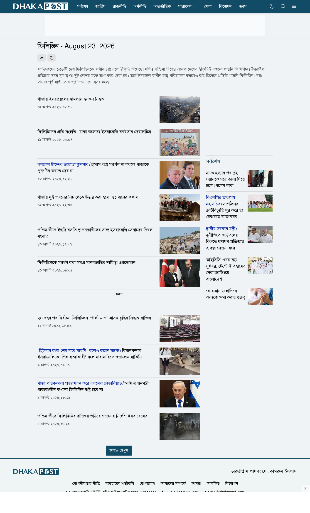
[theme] (272, 6)
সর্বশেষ (82, 6)
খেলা (208, 6)
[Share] (41, 58)
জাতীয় (100, 6)
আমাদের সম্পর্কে (173, 483)
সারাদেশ (184, 6)
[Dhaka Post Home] (36, 471)
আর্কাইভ (213, 483)
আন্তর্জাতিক (162, 6)
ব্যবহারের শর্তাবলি (120, 483)
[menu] (292, 6)
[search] (283, 6)
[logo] (40, 6)
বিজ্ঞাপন (231, 483)
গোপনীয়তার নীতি (86, 483)
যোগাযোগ (147, 483)
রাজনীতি (119, 6)
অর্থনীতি (140, 6)
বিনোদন (225, 6)
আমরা (196, 483)
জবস (243, 6)
